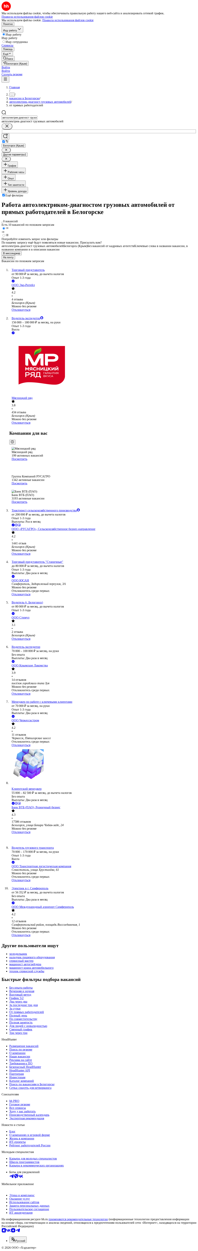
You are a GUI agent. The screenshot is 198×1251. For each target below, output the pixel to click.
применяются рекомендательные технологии (78, 1219)
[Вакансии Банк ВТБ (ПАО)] (102, 840)
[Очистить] (7, 126)
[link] (8, 58)
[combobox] (19, 118)
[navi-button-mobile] (5, 79)
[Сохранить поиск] (5, 136)
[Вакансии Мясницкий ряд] (103, 365)
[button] (6, 67)
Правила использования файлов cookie (68, 20)
